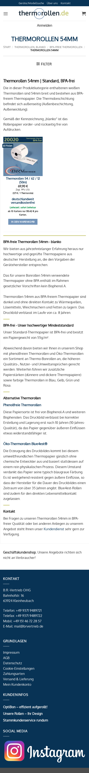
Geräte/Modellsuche (31, 3)
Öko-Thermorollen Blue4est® (25, 444)
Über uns (52, 3)
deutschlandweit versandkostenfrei (23, 201)
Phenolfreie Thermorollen (22, 405)
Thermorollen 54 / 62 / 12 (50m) (23, 180)
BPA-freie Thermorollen (66, 47)
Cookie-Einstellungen (18, 668)
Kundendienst (54, 529)
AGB (6, 658)
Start (7, 47)
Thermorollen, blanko (30, 47)
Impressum (11, 652)
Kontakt (66, 3)
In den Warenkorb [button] (23, 221)
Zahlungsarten (14, 674)
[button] (5, 14)
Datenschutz (12, 663)
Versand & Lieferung (18, 679)
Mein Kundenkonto (17, 684)
